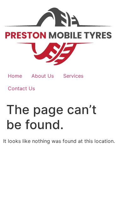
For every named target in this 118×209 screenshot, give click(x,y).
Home (15, 76)
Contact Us (21, 88)
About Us (42, 76)
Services (73, 76)
